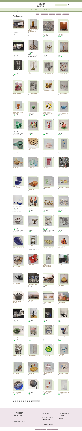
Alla (38, 401)
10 (31, 401)
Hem (32, 9)
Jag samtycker (40, 429)
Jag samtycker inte (53, 429)
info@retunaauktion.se (46, 419)
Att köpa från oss (61, 415)
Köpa (36, 9)
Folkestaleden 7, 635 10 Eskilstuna (48, 424)
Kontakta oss (47, 9)
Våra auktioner (61, 418)
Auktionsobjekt (19, 11)
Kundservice (61, 419)
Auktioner (15, 11)
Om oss (40, 9)
